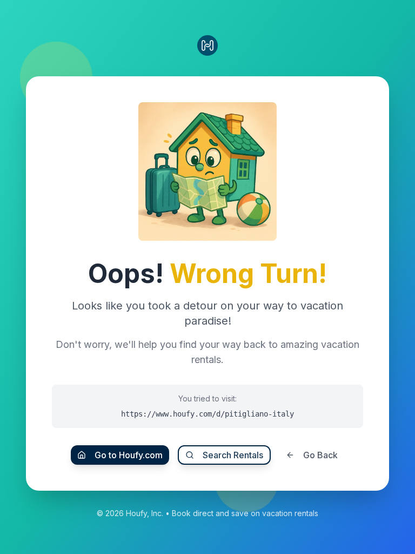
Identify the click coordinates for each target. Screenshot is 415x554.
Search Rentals (233, 455)
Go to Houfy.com (129, 455)
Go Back (320, 455)
